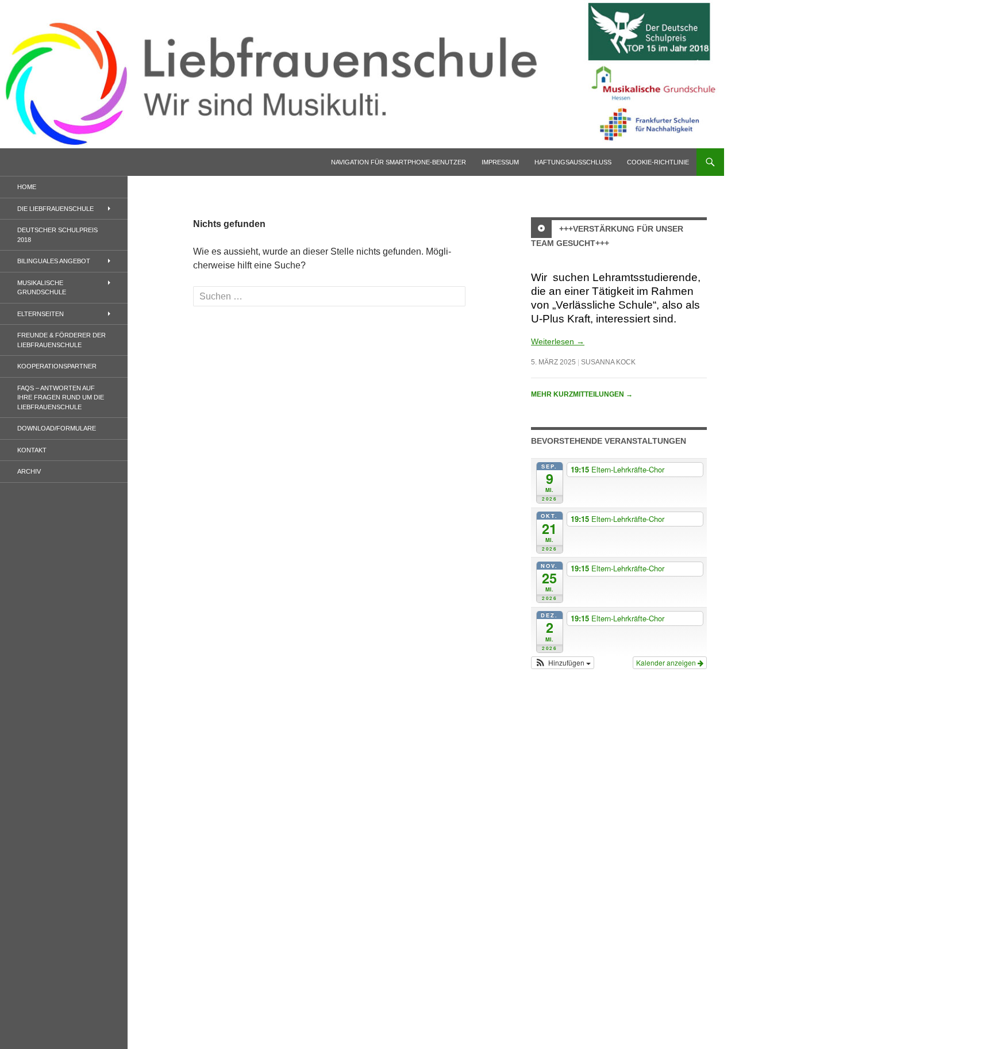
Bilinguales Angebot (53, 261)
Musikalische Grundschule (41, 287)
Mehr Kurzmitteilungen (582, 394)
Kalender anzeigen (667, 662)
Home (26, 186)
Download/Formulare (56, 428)
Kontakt (32, 450)
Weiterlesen (557, 341)
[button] (563, 662)
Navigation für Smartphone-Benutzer (398, 162)
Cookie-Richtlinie (658, 162)
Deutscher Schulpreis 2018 (57, 234)
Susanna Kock (608, 362)
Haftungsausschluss (572, 162)
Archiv (29, 471)
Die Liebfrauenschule (55, 208)
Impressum (500, 162)
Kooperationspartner (57, 366)
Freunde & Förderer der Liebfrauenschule (61, 340)
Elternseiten (40, 313)
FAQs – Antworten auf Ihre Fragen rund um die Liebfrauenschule (60, 397)
